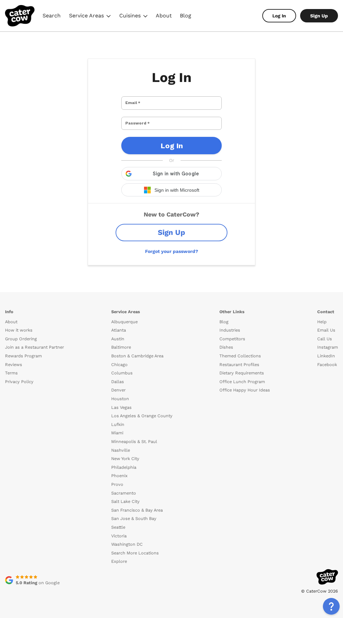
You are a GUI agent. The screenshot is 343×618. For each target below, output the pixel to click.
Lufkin (117, 424)
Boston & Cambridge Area (137, 355)
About (164, 15)
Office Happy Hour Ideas (244, 389)
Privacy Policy (19, 381)
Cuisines (134, 16)
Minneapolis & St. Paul (134, 441)
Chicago (119, 364)
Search (52, 15)
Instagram (327, 347)
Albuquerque (124, 321)
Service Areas (90, 16)
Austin (117, 338)
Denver (118, 389)
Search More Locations (135, 552)
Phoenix (119, 475)
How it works (18, 330)
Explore (119, 561)
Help (322, 321)
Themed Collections (240, 355)
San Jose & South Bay (133, 518)
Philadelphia (123, 467)
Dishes (226, 347)
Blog (185, 15)
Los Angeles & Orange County (142, 415)
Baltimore (121, 347)
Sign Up (319, 15)
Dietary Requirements (241, 372)
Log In (279, 15)
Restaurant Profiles (239, 364)
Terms (11, 372)
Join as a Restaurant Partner (34, 347)
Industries (229, 330)
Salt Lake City (125, 501)
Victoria (119, 535)
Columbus (122, 372)
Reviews (13, 364)
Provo (117, 484)
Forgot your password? (171, 251)
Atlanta (118, 330)
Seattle (118, 527)
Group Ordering (21, 338)
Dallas (117, 381)
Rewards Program (23, 355)
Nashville (120, 450)
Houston (120, 398)
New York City (125, 458)
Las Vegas (121, 407)
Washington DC (127, 544)
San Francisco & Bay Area (137, 510)
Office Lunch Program (242, 381)
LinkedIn (326, 355)
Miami (117, 432)
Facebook (327, 364)
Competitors (232, 338)
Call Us (324, 338)
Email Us (326, 330)
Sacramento (123, 493)
